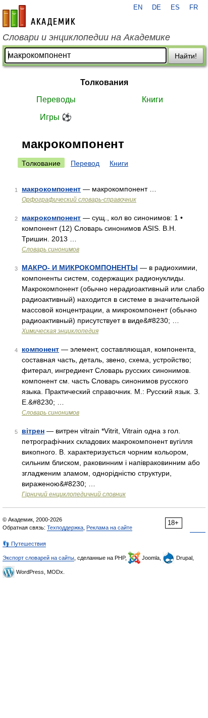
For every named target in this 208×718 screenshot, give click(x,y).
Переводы (56, 99)
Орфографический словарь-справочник (79, 199)
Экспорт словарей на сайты (38, 558)
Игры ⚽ (56, 117)
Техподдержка (65, 528)
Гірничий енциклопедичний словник (74, 494)
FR (193, 7)
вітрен (33, 431)
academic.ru (39, 16)
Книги (152, 99)
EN (137, 7)
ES (175, 7)
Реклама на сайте (109, 528)
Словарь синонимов (50, 249)
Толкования (104, 82)
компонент (40, 349)
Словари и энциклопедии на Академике (86, 37)
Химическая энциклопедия (60, 331)
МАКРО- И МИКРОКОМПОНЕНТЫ (80, 268)
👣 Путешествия (24, 544)
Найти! (186, 56)
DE (156, 7)
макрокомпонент (51, 189)
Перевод (85, 163)
